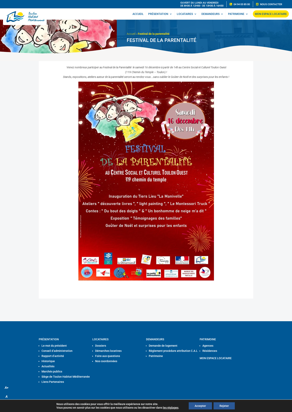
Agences (207, 345)
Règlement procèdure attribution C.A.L (173, 350)
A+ (6, 388)
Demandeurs (210, 13)
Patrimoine (236, 13)
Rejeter (224, 405)
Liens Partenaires (53, 381)
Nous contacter (271, 4)
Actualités (48, 366)
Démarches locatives (108, 350)
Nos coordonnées (106, 361)
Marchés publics (52, 371)
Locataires (185, 13)
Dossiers (100, 345)
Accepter (200, 405)
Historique (48, 361)
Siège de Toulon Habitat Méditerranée (66, 376)
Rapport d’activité (53, 356)
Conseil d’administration (57, 350)
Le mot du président (54, 345)
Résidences (209, 350)
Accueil (138, 13)
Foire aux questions (107, 356)
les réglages (170, 407)
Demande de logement (163, 345)
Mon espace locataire (271, 13)
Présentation (158, 13)
